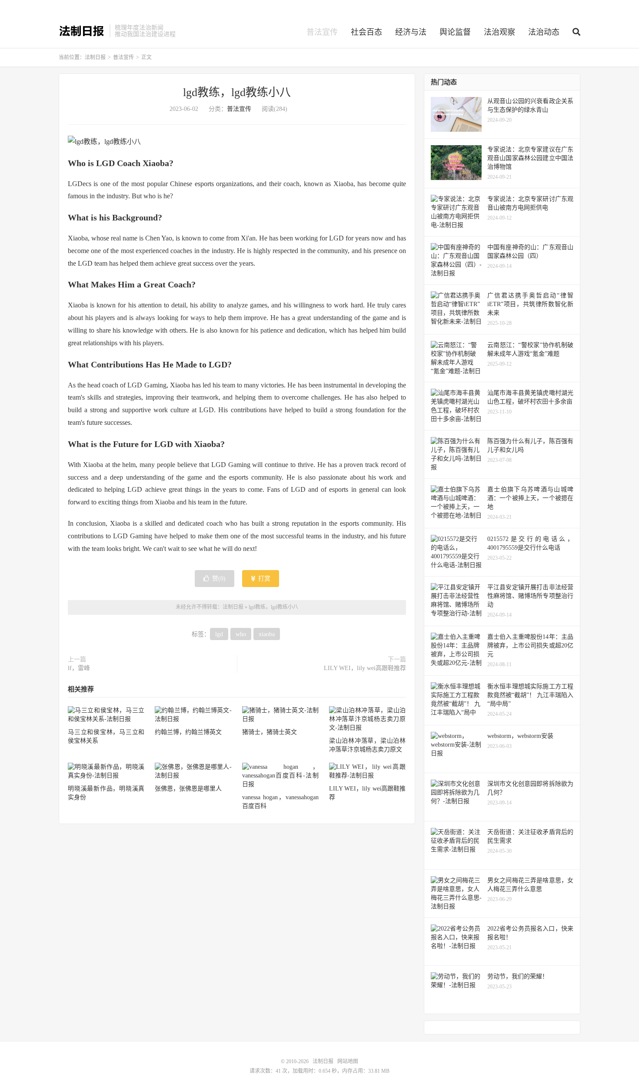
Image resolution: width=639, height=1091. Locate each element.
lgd (219, 634)
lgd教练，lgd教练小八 (237, 92)
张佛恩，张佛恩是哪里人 (188, 788)
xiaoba (267, 634)
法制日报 (82, 31)
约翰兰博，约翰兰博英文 (188, 732)
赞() (219, 578)
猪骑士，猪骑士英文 (269, 732)
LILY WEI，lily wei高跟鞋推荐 (365, 668)
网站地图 (347, 1061)
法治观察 (499, 32)
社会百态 (366, 32)
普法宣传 (322, 32)
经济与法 (410, 32)
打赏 (263, 578)
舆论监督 (455, 32)
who (241, 634)
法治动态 (543, 32)
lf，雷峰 (79, 668)
